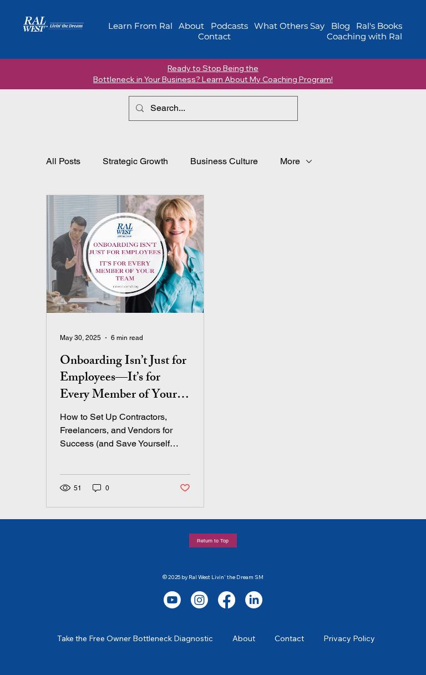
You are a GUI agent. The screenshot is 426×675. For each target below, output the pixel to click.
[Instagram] (199, 599)
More (290, 161)
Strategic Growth (135, 161)
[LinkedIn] (253, 599)
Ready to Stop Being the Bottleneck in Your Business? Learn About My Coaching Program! (213, 73)
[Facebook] (226, 599)
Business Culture (224, 161)
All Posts (63, 161)
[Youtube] (172, 599)
